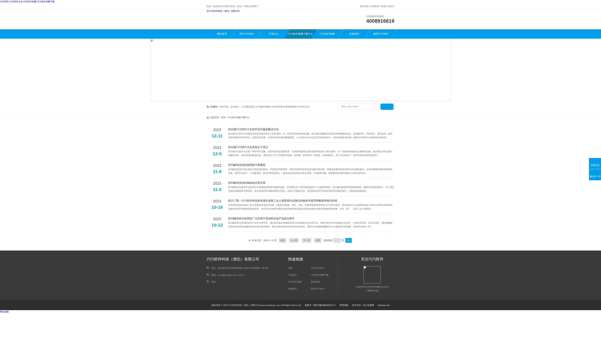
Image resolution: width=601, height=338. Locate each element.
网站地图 (4, 311)
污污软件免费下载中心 (300, 34)
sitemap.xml (384, 305)
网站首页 (222, 34)
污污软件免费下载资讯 (321, 275)
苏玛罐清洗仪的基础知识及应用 (246, 182)
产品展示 (292, 275)
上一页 (294, 240)
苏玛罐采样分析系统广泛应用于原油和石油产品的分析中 (261, 218)
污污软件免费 (327, 34)
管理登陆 (343, 305)
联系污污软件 (387, 6)
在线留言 (375, 6)
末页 (318, 240)
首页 (223, 117)
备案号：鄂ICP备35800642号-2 (320, 305)
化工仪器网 (368, 305)
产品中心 (274, 34)
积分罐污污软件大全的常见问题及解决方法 (253, 129)
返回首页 (364, 6)
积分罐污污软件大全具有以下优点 (248, 147)
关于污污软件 (246, 34)
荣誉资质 (315, 282)
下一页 (306, 240)
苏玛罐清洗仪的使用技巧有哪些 (246, 165)
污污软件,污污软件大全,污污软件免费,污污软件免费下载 (27, 1)
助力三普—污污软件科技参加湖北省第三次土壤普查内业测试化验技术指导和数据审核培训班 (282, 200)
